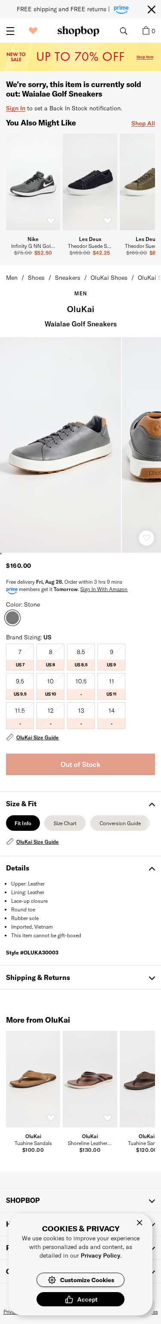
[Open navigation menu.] (10, 31)
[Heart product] (146, 538)
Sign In (15, 108)
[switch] (50, 220)
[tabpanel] (80, 841)
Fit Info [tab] (23, 825)
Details (17, 868)
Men (12, 277)
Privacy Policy (100, 1255)
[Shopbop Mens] (78, 31)
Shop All (143, 123)
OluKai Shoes (109, 277)
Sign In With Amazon (104, 589)
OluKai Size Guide (37, 737)
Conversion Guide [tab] (120, 825)
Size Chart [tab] (65, 825)
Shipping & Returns (38, 977)
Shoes (36, 277)
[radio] (20, 657)
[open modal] (61, 445)
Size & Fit (21, 803)
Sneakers (67, 277)
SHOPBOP (23, 1200)
